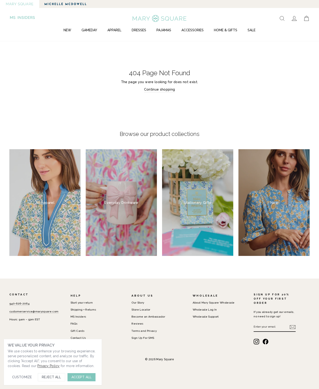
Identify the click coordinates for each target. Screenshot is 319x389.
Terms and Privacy (144, 330)
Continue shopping (159, 89)
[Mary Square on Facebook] (265, 341)
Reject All (51, 377)
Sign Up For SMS (142, 337)
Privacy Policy (48, 366)
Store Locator (140, 309)
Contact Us (78, 337)
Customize (22, 377)
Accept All (81, 377)
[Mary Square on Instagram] (256, 341)
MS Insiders (78, 316)
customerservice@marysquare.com (34, 311)
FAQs (74, 323)
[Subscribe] (293, 327)
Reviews (137, 323)
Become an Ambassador (148, 316)
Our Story (137, 302)
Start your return (82, 302)
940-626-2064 (19, 303)
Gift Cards (78, 330)
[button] (23, 18)
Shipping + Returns (83, 309)
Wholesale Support (206, 316)
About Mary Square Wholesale (213, 302)
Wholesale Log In (205, 309)
